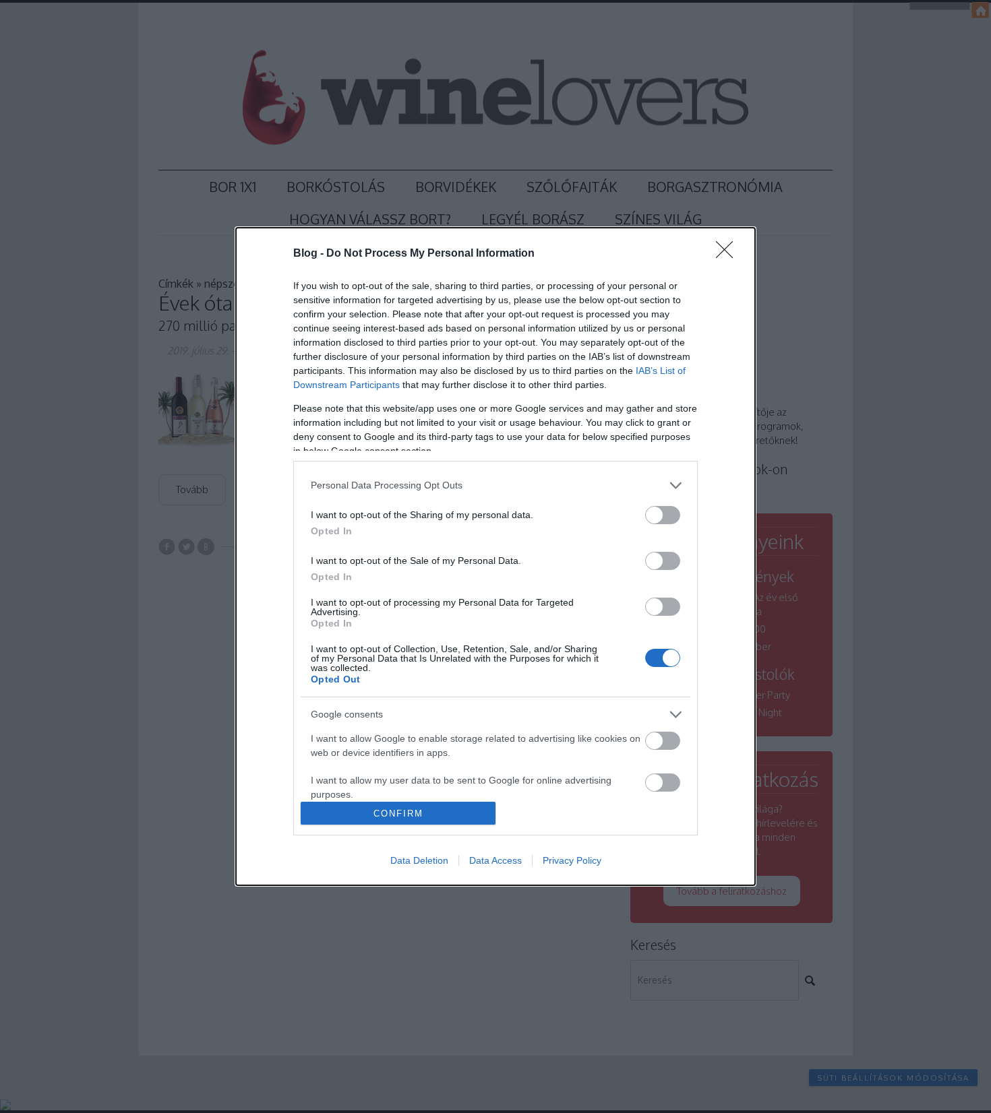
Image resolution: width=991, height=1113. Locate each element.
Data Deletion (419, 860)
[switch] (662, 515)
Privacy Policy (572, 860)
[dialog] (495, 557)
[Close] (729, 254)
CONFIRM (398, 813)
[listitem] (495, 485)
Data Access (495, 860)
